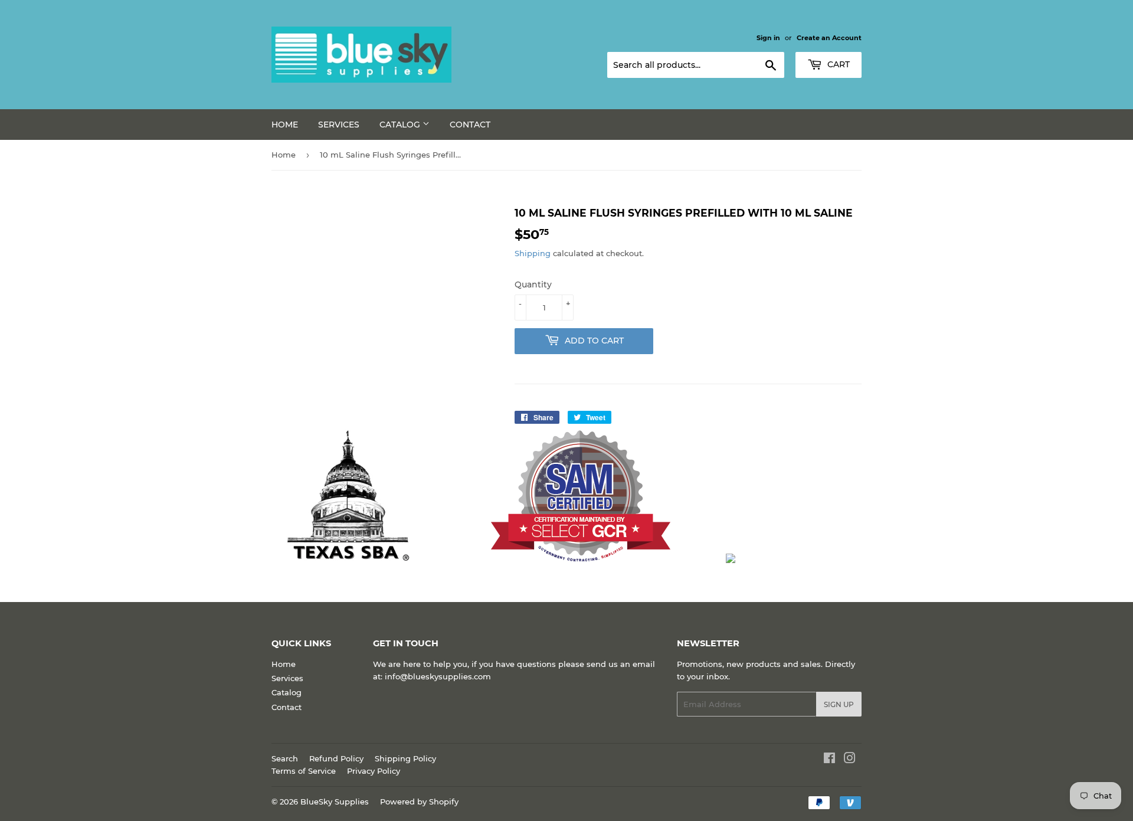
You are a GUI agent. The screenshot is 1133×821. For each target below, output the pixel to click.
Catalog (401, 124)
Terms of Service (303, 771)
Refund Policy (336, 758)
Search (284, 758)
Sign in (768, 38)
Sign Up (839, 704)
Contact (470, 124)
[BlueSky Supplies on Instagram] (850, 759)
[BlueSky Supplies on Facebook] (829, 759)
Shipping (533, 253)
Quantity (533, 284)
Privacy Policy (373, 771)
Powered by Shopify (419, 801)
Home (284, 124)
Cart (837, 64)
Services (338, 124)
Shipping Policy (405, 758)
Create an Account (829, 38)
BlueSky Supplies (334, 801)
